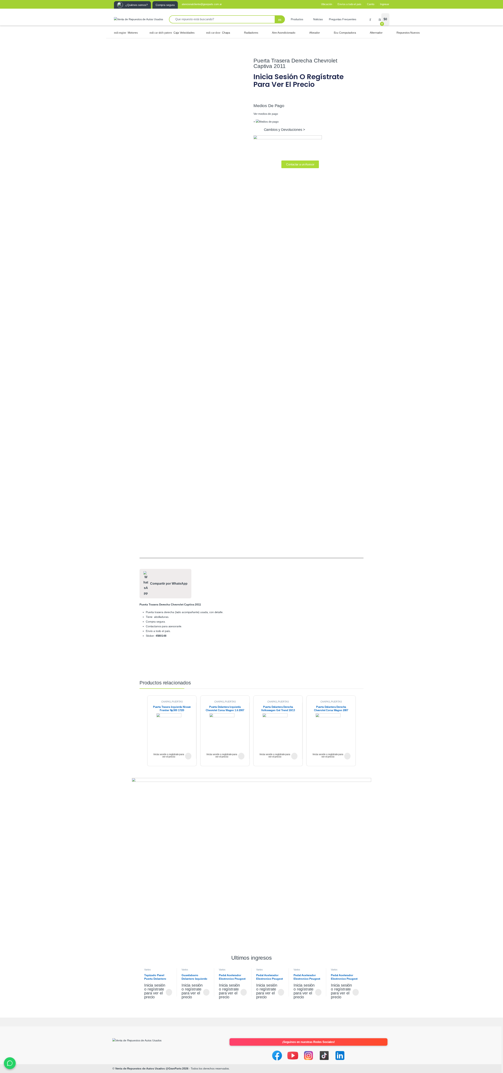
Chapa (226, 32)
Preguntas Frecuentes (342, 19)
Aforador (314, 32)
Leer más (188, 756)
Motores (133, 32)
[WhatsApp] (10, 1063)
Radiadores (251, 32)
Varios (147, 969)
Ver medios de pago (265, 113)
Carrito (370, 4)
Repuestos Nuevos (408, 32)
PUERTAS (177, 701)
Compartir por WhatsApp (168, 583)
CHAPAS (166, 701)
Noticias (318, 19)
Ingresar (384, 4)
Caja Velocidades (184, 32)
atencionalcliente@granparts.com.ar (202, 4)
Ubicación (326, 4)
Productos (297, 19)
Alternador (376, 32)
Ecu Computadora (345, 32)
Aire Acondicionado (283, 32)
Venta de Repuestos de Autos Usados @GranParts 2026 (151, 1068)
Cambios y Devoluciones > (284, 130)
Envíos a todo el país (349, 4)
